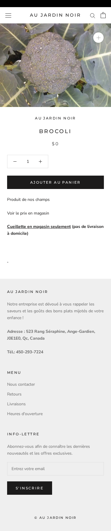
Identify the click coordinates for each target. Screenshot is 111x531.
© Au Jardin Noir (55, 518)
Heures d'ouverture (25, 414)
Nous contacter (21, 384)
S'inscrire (30, 488)
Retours (14, 394)
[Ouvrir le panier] (103, 15)
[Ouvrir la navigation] (8, 15)
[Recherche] (92, 15)
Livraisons (16, 404)
